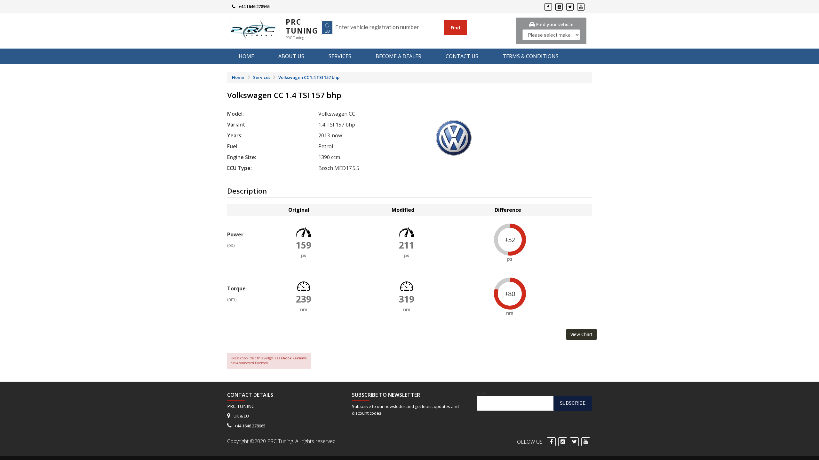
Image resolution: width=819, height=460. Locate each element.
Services (340, 56)
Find (455, 28)
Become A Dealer (398, 56)
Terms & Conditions (531, 56)
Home (246, 56)
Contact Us (462, 56)
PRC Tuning (302, 26)
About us (291, 56)
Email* (482, 393)
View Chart (581, 334)
